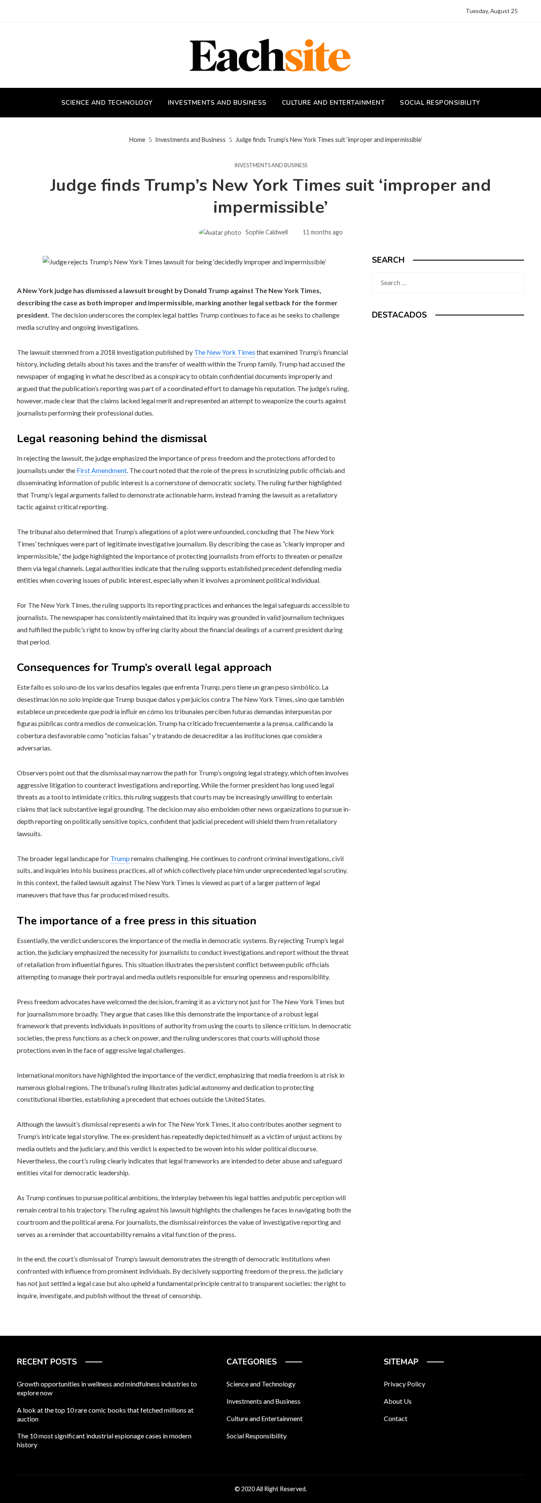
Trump (120, 858)
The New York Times (224, 352)
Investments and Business (270, 165)
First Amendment (102, 470)
